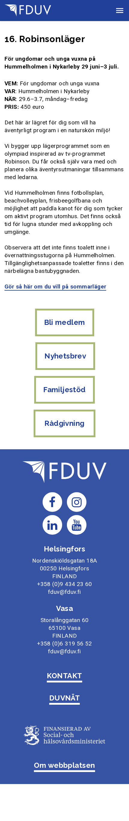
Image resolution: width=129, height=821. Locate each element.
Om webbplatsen (64, 765)
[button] (119, 10)
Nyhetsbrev (65, 356)
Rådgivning (64, 423)
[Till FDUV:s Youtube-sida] (76, 524)
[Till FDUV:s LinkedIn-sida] (52, 524)
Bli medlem (64, 322)
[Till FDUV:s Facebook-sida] (52, 501)
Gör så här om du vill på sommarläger (55, 286)
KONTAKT (64, 675)
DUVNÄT (64, 698)
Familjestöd (64, 389)
